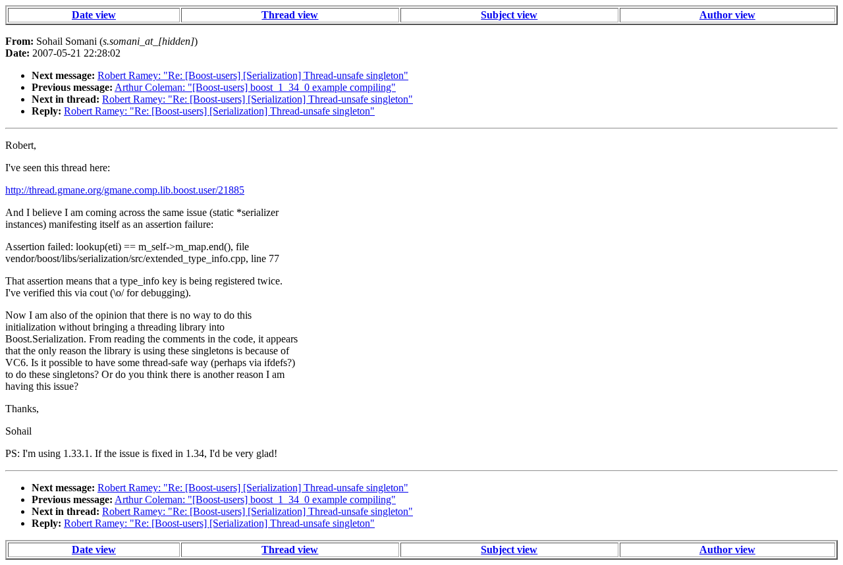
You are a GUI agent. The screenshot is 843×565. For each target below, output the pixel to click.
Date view (94, 14)
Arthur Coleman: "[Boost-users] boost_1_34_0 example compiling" (255, 87)
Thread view (289, 14)
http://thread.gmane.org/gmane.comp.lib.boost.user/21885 (124, 190)
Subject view (509, 14)
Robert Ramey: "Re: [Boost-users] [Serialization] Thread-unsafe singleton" (252, 75)
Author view (727, 14)
